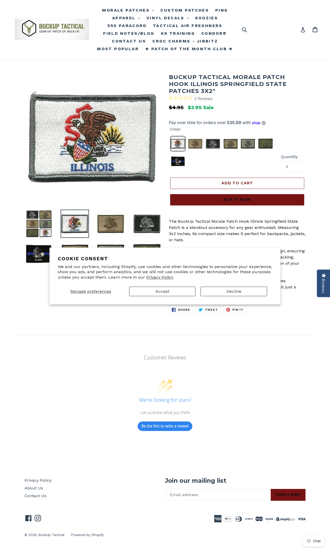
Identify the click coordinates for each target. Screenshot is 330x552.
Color (175, 129)
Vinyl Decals (166, 17)
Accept (162, 291)
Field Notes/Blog (128, 33)
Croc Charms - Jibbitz (185, 41)
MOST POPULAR (118, 48)
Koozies (206, 17)
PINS (221, 10)
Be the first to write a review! (165, 426)
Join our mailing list (195, 480)
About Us (33, 488)
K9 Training (178, 33)
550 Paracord (127, 25)
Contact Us (35, 495)
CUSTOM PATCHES (184, 10)
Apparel (124, 17)
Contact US (129, 41)
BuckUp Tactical (51, 535)
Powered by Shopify (87, 535)
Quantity (289, 156)
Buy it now (237, 199)
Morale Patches (126, 10)
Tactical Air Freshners (187, 25)
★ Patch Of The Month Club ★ (189, 48)
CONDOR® (214, 33)
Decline (234, 291)
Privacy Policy (159, 277)
